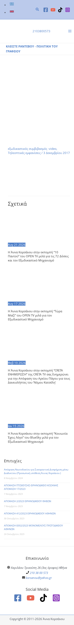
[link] (12, 5)
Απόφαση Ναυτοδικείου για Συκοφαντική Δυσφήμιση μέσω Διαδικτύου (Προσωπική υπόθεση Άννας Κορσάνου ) (36, 471)
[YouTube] (53, 9)
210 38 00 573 (39, 573)
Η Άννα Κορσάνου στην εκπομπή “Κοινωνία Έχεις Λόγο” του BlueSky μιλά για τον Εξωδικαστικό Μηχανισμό (37, 437)
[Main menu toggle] (70, 31)
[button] (37, 9)
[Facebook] (45, 9)
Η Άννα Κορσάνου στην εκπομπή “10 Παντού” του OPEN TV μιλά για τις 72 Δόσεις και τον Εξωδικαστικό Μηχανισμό (38, 256)
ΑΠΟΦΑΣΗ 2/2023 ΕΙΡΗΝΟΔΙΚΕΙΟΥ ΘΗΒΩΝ (27, 501)
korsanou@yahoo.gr (39, 578)
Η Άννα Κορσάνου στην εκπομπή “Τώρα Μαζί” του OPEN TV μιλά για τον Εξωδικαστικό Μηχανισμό (35, 315)
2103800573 (41, 31)
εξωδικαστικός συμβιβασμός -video (32, 149)
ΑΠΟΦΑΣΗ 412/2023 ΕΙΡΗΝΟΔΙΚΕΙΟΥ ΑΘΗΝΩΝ (30, 513)
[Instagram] (67, 9)
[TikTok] (60, 9)
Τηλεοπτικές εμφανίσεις (24, 153)
